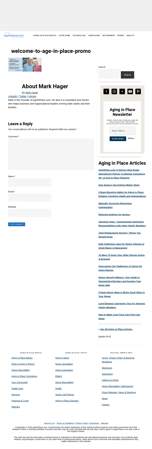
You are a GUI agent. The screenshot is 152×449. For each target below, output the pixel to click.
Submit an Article (110, 380)
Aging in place (62, 358)
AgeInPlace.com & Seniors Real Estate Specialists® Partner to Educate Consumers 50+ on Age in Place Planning (121, 174)
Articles (32, 96)
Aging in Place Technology (24, 376)
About (105, 398)
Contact (105, 404)
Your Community (19, 382)
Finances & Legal (19, 400)
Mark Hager (31, 92)
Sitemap (104, 423)
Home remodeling (64, 364)
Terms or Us (49, 423)
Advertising (107, 374)
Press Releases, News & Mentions (119, 392)
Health (58, 388)
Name (12, 176)
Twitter (22, 96)
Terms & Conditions (65, 423)
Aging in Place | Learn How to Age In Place (14, 35)
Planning (15, 407)
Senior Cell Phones (64, 394)
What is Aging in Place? (23, 364)
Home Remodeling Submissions (117, 386)
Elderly (58, 376)
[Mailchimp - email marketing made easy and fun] (131, 140)
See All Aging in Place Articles (116, 329)
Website (12, 207)
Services (15, 394)
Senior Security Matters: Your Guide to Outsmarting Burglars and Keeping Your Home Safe (119, 281)
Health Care (17, 388)
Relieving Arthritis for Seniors (114, 214)
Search (101, 67)
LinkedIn (12, 96)
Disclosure (107, 368)
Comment (13, 136)
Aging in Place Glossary (67, 400)
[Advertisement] (76, 15)
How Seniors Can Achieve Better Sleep (118, 185)
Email (11, 191)
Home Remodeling (20, 370)
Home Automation (64, 370)
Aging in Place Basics (22, 358)
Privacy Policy (82, 423)
